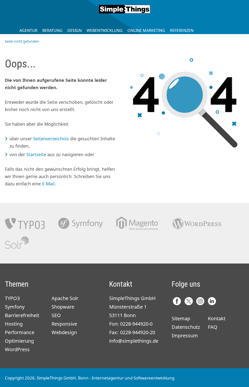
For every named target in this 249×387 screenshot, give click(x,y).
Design (74, 30)
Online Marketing (146, 30)
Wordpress (196, 223)
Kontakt (216, 318)
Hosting (14, 324)
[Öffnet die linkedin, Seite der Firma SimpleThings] (212, 301)
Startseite (36, 154)
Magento (137, 223)
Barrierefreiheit (22, 315)
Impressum (185, 335)
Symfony (80, 223)
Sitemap (181, 318)
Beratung (52, 30)
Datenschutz (186, 327)
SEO (56, 315)
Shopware (63, 306)
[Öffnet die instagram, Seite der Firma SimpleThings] (200, 301)
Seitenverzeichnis (51, 139)
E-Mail (48, 184)
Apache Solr (17, 243)
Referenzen (182, 30)
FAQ (212, 327)
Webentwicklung (105, 30)
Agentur (28, 30)
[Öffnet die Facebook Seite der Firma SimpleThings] (177, 301)
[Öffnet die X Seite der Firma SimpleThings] (189, 301)
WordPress (17, 349)
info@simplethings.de (133, 341)
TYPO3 (25, 223)
